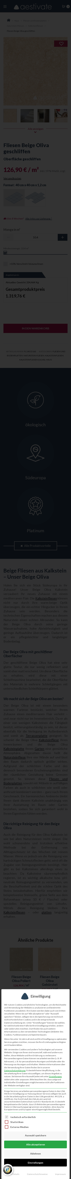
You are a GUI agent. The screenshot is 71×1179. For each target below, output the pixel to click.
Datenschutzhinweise (37, 1174)
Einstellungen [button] (55, 1076)
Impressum (60, 1174)
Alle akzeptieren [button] (35, 1144)
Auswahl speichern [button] (35, 1135)
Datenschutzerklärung (15, 1070)
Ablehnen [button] (35, 1153)
